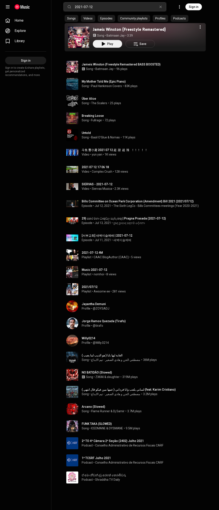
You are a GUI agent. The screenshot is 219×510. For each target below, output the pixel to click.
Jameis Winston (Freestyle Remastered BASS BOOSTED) (121, 64)
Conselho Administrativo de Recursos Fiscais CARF (129, 445)
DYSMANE (116, 428)
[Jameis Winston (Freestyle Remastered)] (78, 37)
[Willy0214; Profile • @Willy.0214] (137, 340)
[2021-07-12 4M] (137, 255)
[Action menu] (200, 27)
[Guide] (7, 6)
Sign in (193, 7)
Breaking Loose (93, 115)
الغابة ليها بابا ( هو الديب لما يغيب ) (102, 355)
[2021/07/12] (137, 289)
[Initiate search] (69, 6)
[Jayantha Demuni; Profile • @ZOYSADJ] (137, 306)
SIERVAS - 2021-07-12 (97, 184)
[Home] (22, 6)
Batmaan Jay (116, 35)
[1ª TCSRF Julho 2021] (137, 460)
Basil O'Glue (99, 137)
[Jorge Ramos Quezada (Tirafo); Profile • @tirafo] (137, 323)
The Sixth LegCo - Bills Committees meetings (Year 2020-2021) (156, 206)
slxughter (113, 377)
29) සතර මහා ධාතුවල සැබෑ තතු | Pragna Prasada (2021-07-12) (124, 218)
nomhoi (99, 274)
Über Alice (89, 98)
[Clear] (160, 6)
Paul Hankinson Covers (106, 86)
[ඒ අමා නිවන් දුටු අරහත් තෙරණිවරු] (137, 477)
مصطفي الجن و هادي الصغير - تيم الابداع (115, 360)
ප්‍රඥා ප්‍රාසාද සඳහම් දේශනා (129, 223)
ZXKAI (99, 377)
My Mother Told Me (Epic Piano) (104, 81)
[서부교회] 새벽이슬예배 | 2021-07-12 (107, 235)
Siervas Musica (102, 188)
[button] (79, 37)
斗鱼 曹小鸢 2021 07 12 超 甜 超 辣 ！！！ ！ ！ (115, 150)
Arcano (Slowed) (93, 406)
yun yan (97, 154)
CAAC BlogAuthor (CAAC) (111, 257)
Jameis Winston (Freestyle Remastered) (129, 29)
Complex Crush (102, 171)
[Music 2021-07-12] (137, 272)
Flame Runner (100, 411)
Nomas (115, 137)
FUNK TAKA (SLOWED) (97, 423)
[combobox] (120, 7)
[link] (26, 20)
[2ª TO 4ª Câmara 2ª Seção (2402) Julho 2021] (137, 443)
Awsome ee (102, 291)
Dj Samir (118, 411)
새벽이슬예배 (122, 240)
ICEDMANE (98, 428)
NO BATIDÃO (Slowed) (97, 372)
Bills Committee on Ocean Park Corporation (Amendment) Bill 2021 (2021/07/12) (138, 201)
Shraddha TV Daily (107, 479)
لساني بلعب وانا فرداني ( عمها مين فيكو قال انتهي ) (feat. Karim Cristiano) (129, 389)
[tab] (71, 18)
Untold (86, 133)
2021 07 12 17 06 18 (95, 167)
